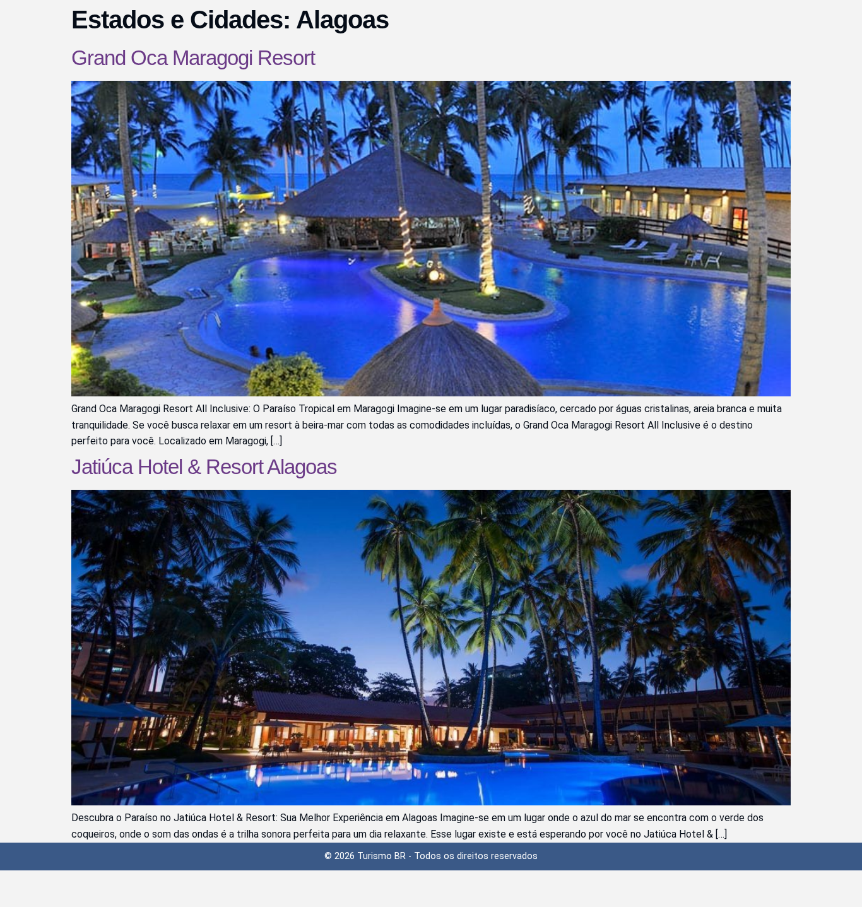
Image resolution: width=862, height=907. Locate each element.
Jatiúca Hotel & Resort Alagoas (204, 466)
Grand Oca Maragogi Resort (193, 57)
